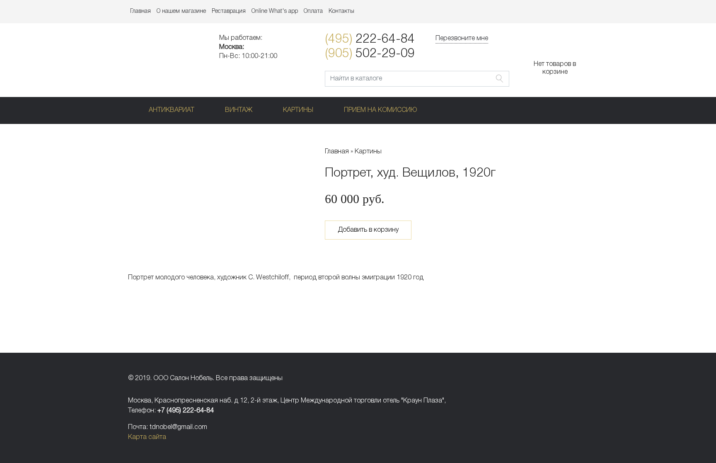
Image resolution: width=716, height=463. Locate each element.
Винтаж (238, 110)
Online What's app (275, 11)
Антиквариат (171, 110)
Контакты (341, 11)
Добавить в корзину (368, 230)
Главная (140, 11)
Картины (298, 110)
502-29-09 (370, 54)
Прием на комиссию (380, 110)
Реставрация (229, 11)
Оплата (313, 11)
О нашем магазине (181, 11)
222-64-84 (370, 39)
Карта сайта (147, 437)
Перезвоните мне (461, 38)
